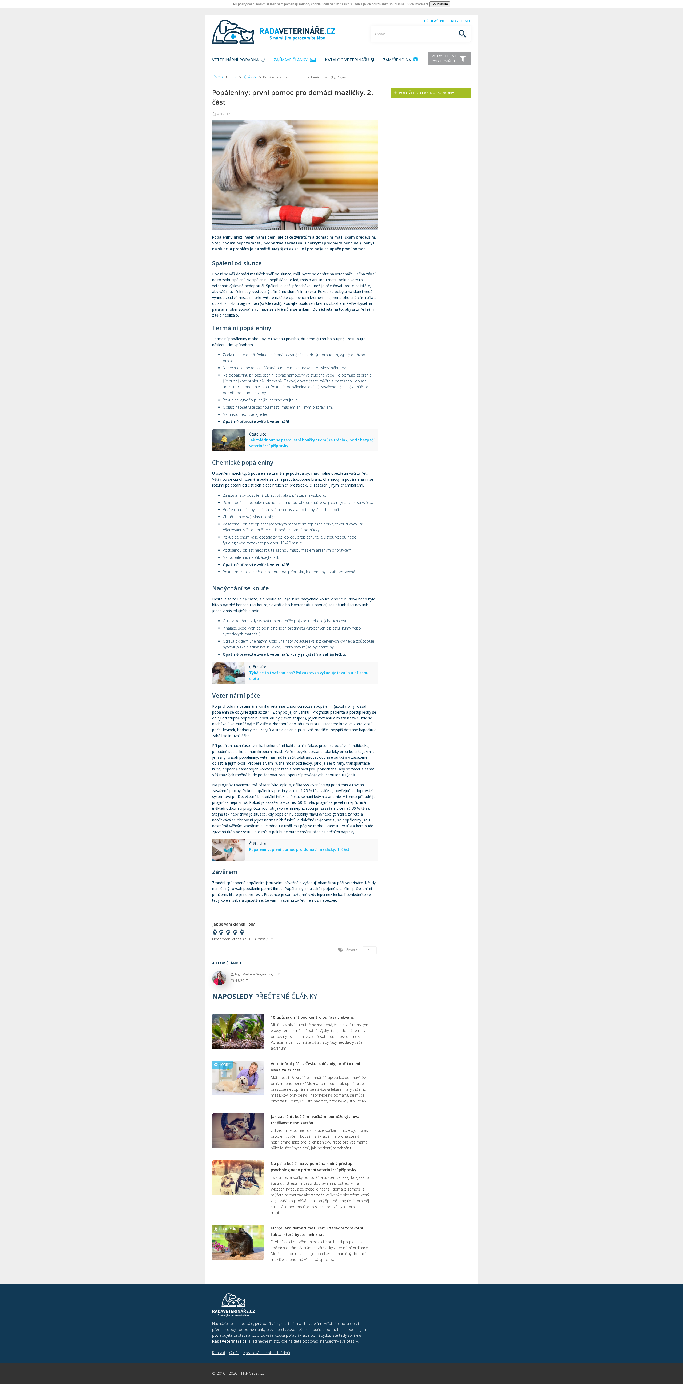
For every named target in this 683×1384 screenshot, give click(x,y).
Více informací (417, 4)
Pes (233, 77)
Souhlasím (439, 4)
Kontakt (218, 1352)
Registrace (461, 20)
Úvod (218, 77)
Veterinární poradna (236, 59)
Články (250, 77)
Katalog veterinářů (348, 59)
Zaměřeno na (397, 59)
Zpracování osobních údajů (266, 1352)
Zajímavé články (292, 59)
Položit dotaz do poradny (425, 92)
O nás (234, 1352)
